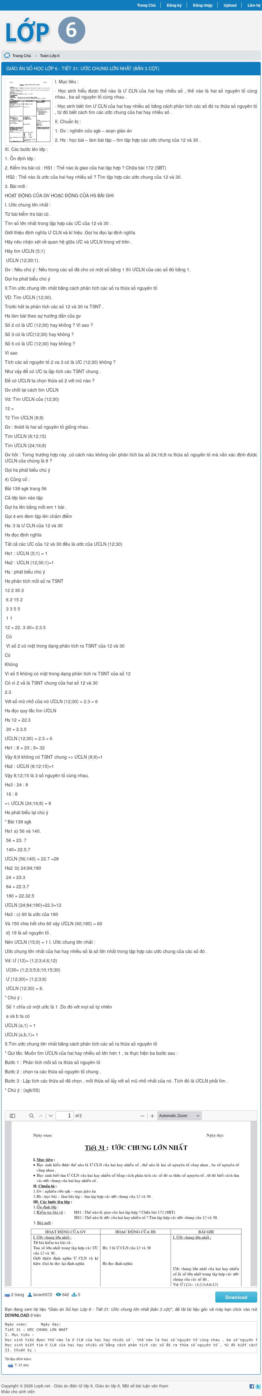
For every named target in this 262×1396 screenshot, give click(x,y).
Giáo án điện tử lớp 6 (73, 1386)
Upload (230, 5)
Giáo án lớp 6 (107, 1386)
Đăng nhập (202, 5)
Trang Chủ (146, 5)
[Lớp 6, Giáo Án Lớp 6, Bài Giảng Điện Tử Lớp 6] (66, 30)
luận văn (150, 1386)
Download (236, 1297)
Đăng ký (174, 5)
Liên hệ (254, 5)
